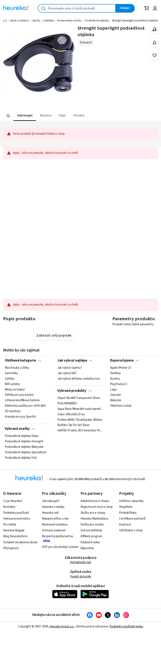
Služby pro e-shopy (92, 513)
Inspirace (125, 524)
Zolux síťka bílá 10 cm (71, 414)
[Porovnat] (154, 29)
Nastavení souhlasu (55, 524)
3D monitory (13, 411)
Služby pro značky (92, 524)
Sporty (36, 20)
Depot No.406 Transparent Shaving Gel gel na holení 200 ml (80, 398)
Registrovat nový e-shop (96, 507)
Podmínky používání (16, 513)
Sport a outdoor (19, 20)
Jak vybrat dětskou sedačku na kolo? (80, 379)
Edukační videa (90, 542)
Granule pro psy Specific (20, 417)
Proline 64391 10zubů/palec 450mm (79, 420)
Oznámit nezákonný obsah (20, 542)
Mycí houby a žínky (17, 368)
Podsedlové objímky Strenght (24, 441)
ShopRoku (125, 507)
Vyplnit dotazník (80, 576)
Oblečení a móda (120, 406)
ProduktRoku (127, 513)
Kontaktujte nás (80, 562)
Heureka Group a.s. (61, 626)
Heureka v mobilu (53, 507)
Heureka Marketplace (94, 518)
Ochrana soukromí (53, 530)
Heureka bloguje (14, 530)
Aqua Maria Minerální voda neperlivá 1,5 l (80, 409)
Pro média (9, 524)
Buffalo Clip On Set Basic (73, 425)
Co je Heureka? (13, 501)
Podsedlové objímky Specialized (25, 452)
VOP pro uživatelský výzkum (60, 547)
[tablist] (54, 116)
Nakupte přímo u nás (55, 518)
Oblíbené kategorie (20, 360)
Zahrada (115, 395)
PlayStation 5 (118, 384)
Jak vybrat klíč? (67, 373)
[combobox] (77, 8)
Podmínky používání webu (126, 626)
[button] (24, 115)
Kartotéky (11, 373)
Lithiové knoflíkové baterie (22, 400)
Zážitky (9, 379)
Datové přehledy (91, 530)
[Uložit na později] (154, 55)
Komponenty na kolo (69, 20)
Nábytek (115, 400)
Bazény (115, 379)
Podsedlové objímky (97, 20)
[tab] (24, 116)
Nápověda (87, 548)
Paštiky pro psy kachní (19, 395)
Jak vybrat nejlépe (72, 360)
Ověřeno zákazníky (131, 501)
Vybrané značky (17, 428)
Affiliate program (91, 536)
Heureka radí (50, 513)
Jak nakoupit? (51, 501)
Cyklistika (48, 20)
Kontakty (9, 507)
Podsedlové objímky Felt (21, 458)
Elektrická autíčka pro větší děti (25, 406)
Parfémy (115, 373)
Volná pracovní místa (16, 518)
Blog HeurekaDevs (15, 536)
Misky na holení (15, 390)
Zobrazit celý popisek (53, 335)
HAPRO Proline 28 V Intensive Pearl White (80, 431)
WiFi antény (12, 384)
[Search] (8, 116)
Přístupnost (11, 548)
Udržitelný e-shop (131, 530)
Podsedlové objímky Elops (22, 436)
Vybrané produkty (71, 390)
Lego (113, 390)
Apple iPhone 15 (120, 368)
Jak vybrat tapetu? (69, 368)
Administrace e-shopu (94, 501)
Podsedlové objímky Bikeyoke (24, 447)
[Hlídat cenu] (154, 42)
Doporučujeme (122, 360)
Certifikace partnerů (132, 518)
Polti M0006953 (67, 403)
